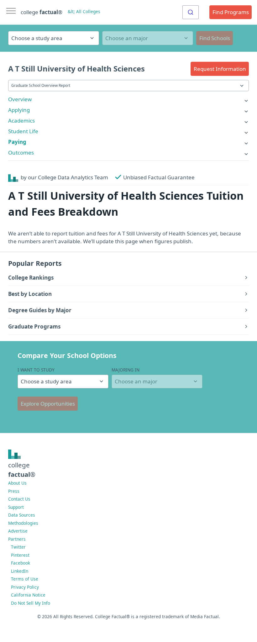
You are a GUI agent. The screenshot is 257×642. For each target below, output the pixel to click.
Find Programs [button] (230, 12)
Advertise (18, 531)
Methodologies (23, 523)
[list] (128, 99)
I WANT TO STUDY (36, 370)
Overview (20, 99)
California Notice (28, 595)
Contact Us (19, 499)
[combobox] (190, 12)
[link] (128, 99)
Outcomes (21, 152)
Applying (19, 109)
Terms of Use (24, 579)
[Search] (190, 12)
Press (13, 491)
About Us (17, 483)
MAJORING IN (125, 370)
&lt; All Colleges (84, 11)
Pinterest (20, 555)
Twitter (18, 547)
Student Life (23, 131)
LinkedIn (19, 571)
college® (21, 469)
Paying (17, 141)
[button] (220, 69)
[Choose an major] (147, 38)
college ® (41, 12)
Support (16, 507)
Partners (17, 539)
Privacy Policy (25, 587)
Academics (21, 120)
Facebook (20, 563)
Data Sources (21, 515)
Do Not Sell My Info (30, 603)
